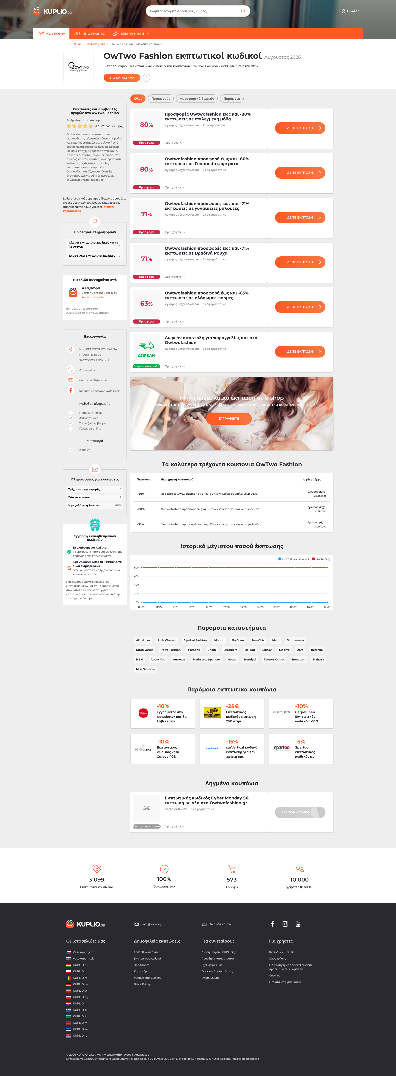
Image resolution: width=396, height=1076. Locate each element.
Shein (212, 650)
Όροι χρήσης (173, 142)
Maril (275, 640)
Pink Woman (166, 640)
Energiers (230, 650)
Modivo (284, 650)
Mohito (219, 640)
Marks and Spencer (206, 659)
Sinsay (267, 650)
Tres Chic (258, 640)
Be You (250, 650)
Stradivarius (144, 650)
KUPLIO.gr (73, 44)
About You (158, 659)
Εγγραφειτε (229, 418)
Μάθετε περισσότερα (245, 1058)
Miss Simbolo (145, 669)
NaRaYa (318, 659)
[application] (231, 582)
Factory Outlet (274, 659)
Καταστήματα (96, 44)
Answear (179, 659)
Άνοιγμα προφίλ (93, 297)
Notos (232, 659)
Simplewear (295, 640)
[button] (293, 559)
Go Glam (238, 640)
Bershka (317, 650)
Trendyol (250, 659)
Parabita (194, 650)
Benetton (298, 659)
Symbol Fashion (195, 640)
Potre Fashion (171, 650)
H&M (139, 659)
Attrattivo (143, 640)
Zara (300, 650)
